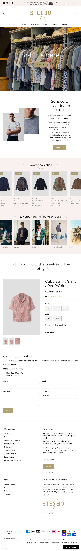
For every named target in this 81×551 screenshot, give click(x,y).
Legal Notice (9, 457)
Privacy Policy (9, 444)
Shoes (45, 24)
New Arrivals (11, 24)
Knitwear (7, 491)
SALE (73, 24)
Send (8, 411)
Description (49, 332)
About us (7, 434)
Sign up (48, 466)
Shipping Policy (10, 450)
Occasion (45, 391)
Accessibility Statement (13, 460)
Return (46, 396)
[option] (40, 59)
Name (5, 381)
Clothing (23, 24)
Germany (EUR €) (70, 3)
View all (40, 168)
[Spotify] (13, 3)
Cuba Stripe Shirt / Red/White (60, 283)
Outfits (64, 24)
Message (6, 391)
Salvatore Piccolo (54, 297)
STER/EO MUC (13, 538)
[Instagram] (7, 3)
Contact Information (12, 440)
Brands (54, 24)
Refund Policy (9, 447)
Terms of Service (10, 454)
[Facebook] (4, 3)
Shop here (60, 147)
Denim (7, 488)
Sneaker (7, 494)
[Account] (71, 13)
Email (44, 381)
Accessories (35, 24)
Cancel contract (71, 547)
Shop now (40, 64)
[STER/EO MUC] (40, 13)
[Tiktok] (10, 3)
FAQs (6, 437)
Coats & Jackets (10, 484)
